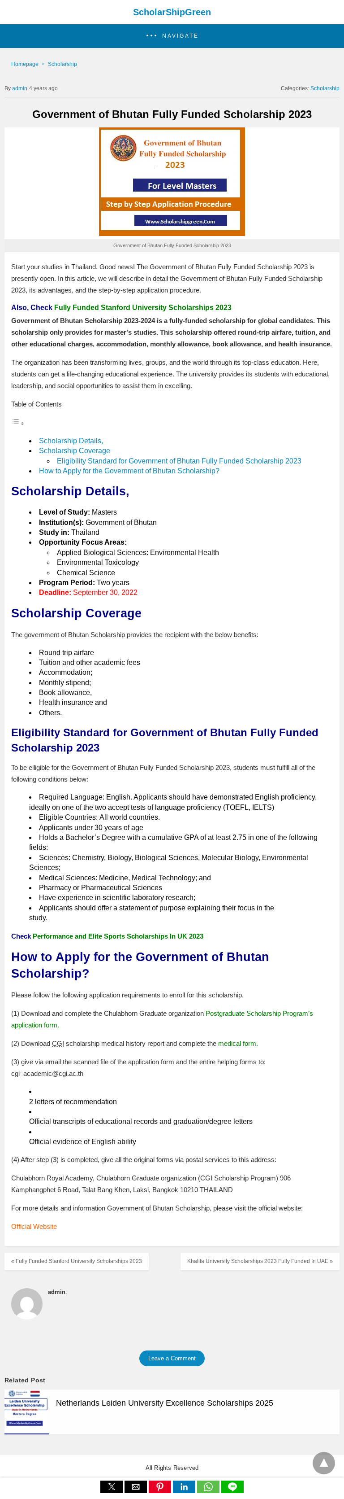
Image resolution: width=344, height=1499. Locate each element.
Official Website (34, 1226)
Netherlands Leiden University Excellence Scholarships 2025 (164, 1402)
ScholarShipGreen (172, 12)
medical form (237, 1043)
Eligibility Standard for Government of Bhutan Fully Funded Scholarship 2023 (179, 461)
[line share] (232, 1491)
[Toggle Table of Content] (18, 423)
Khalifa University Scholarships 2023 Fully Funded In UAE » (260, 1261)
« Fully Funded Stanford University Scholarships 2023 (76, 1261)
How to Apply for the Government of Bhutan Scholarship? (129, 471)
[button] (172, 36)
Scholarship (62, 64)
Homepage (25, 64)
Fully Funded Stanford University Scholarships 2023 (143, 307)
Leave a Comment (172, 1358)
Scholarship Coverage (74, 451)
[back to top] (324, 1463)
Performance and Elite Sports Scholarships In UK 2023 (118, 936)
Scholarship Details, (71, 441)
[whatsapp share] (209, 1491)
